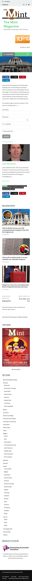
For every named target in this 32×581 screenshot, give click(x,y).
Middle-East (8, 451)
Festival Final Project (9, 418)
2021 (5, 522)
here (17, 105)
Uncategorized (7, 529)
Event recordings (8, 415)
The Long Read (8, 406)
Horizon (6, 397)
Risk (22, 187)
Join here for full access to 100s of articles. (15, 317)
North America (8, 454)
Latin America (8, 448)
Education (7, 475)
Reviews (5, 460)
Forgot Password (7, 141)
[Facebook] (26, 4)
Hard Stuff (7, 391)
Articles (5, 383)
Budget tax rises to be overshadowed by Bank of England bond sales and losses (15, 286)
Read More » (6, 181)
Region (5, 433)
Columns (6, 412)
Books (5, 409)
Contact (4, 578)
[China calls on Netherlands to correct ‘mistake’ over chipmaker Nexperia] (16, 247)
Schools (5, 463)
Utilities (6, 510)
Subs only (11, 189)
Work (5, 513)
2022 (5, 525)
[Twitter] (24, 4)
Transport (7, 507)
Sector (5, 466)
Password (5, 117)
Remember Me (8, 131)
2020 (5, 519)
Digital (6, 472)
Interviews (6, 424)
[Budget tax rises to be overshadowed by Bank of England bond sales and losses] (16, 274)
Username (5, 109)
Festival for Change (10, 388)
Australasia (7, 442)
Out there (7, 403)
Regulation (16, 187)
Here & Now (7, 394)
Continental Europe (10, 445)
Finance (6, 480)
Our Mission (5, 576)
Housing (6, 492)
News (5, 430)
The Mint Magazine (11, 24)
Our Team (13, 576)
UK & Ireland (8, 457)
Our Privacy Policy (23, 576)
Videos (5, 535)
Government (8, 486)
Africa (6, 436)
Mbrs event (6, 427)
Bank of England (13, 186)
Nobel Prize (7, 400)
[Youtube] (29, 4)
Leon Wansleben (9, 164)
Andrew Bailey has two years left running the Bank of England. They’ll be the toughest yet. (15, 230)
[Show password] (27, 120)
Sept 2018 (5, 189)
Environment (8, 478)
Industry (6, 495)
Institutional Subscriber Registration (19, 578)
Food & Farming (9, 483)
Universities (6, 532)
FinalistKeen (22, 186)
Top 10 (5, 517)
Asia (5, 439)
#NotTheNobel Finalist (10, 380)
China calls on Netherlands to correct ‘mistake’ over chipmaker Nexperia (14, 258)
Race (5, 501)
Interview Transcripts (9, 421)
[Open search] (27, 54)
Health (6, 489)
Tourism (6, 504)
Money (6, 498)
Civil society (7, 469)
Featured (7, 385)
